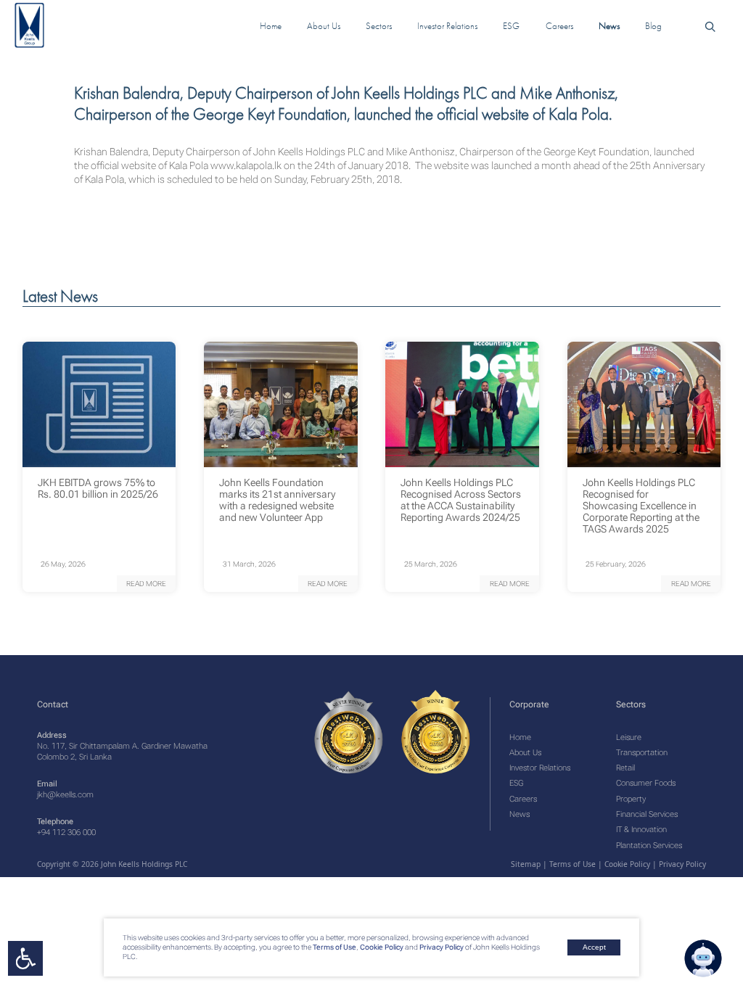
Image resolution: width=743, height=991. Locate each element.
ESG (516, 783)
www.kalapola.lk (246, 165)
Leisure (628, 737)
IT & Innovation (641, 829)
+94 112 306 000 (66, 832)
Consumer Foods (646, 783)
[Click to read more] (99, 404)
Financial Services (647, 814)
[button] (146, 583)
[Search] (710, 26)
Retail (625, 768)
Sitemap (526, 864)
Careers (523, 799)
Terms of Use (333, 947)
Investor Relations (539, 768)
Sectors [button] (379, 26)
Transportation (642, 752)
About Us (525, 752)
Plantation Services (649, 845)
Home (520, 737)
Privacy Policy (441, 947)
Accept (594, 947)
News (519, 814)
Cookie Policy (380, 947)
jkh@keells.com (65, 794)
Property (631, 799)
